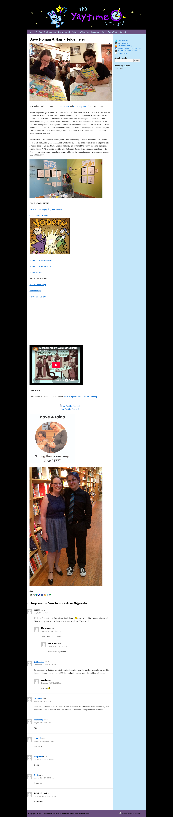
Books (60, 32)
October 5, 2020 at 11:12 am (44, 741)
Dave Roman (64, 106)
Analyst (37, 738)
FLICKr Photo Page (38, 284)
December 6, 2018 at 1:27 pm (51, 683)
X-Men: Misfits (36, 272)
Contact (123, 32)
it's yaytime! (33, 813)
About (67, 32)
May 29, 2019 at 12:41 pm (43, 701)
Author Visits (113, 32)
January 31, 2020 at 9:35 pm (58, 646)
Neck (36, 774)
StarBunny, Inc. (50, 32)
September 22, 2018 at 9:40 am (45, 665)
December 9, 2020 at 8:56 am (44, 759)
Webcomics (84, 32)
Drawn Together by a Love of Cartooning (80, 396)
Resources (95, 32)
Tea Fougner (65, 813)
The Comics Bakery (38, 296)
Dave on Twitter (123, 40)
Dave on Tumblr (123, 43)
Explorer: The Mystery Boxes (41, 260)
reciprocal (38, 756)
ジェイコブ (39, 661)
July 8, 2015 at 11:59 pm (42, 613)
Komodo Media (85, 813)
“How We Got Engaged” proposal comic (46, 209)
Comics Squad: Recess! (39, 215)
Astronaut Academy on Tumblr (128, 51)
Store (103, 32)
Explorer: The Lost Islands (40, 266)
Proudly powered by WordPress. (132, 813)
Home (31, 32)
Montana (38, 698)
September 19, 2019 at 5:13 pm (45, 796)
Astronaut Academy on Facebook (129, 48)
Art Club (39, 32)
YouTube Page (35, 290)
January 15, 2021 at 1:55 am (44, 778)
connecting (38, 719)
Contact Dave (122, 53)
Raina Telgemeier (80, 106)
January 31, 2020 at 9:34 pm (51, 631)
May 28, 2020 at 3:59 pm (42, 723)
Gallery (75, 32)
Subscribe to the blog (125, 45)
